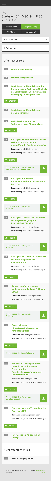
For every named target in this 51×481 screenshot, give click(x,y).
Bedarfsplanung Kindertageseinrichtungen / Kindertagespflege (25, 328)
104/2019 (11, 306)
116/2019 (11, 238)
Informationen (11, 26)
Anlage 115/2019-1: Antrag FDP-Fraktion (18, 207)
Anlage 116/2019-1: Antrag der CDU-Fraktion (20, 247)
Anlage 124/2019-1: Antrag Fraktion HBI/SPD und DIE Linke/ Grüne (20, 169)
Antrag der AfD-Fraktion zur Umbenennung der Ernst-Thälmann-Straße (29, 289)
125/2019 (11, 345)
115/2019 (11, 199)
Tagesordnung (31, 26)
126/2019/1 (12, 277)
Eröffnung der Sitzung (21, 69)
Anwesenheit (31, 32)
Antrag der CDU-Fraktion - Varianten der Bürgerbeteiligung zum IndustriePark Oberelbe (28, 220)
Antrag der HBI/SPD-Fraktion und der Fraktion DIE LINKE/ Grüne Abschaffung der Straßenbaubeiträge (28, 142)
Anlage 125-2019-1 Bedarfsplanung (20, 353)
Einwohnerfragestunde (22, 77)
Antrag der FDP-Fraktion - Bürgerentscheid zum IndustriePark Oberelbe (28, 181)
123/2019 (11, 426)
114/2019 (11, 389)
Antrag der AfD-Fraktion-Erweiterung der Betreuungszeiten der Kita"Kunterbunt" (28, 259)
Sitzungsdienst (40, 472)
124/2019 (11, 160)
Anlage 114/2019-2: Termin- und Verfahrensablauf (18, 398)
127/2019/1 (12, 101)
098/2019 (11, 130)
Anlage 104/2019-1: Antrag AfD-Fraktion (18, 315)
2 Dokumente (10, 48)
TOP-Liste (11, 32)
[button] (43, 169)
